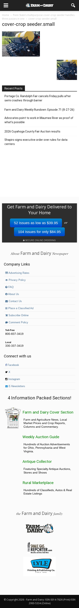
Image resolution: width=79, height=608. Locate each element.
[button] (73, 5)
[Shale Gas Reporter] (39, 552)
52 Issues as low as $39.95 (36, 223)
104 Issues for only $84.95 (39, 232)
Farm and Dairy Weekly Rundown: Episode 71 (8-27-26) (39, 109)
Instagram (13, 379)
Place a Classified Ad (20, 308)
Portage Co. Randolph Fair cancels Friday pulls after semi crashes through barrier (37, 98)
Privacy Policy (17, 280)
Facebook (13, 365)
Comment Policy (18, 322)
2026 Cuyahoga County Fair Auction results (32, 131)
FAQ (10, 287)
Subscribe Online (18, 315)
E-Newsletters (16, 386)
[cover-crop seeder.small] (21, 55)
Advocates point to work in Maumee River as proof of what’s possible (38, 120)
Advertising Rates (18, 273)
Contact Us (15, 301)
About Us (13, 294)
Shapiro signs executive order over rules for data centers (35, 142)
